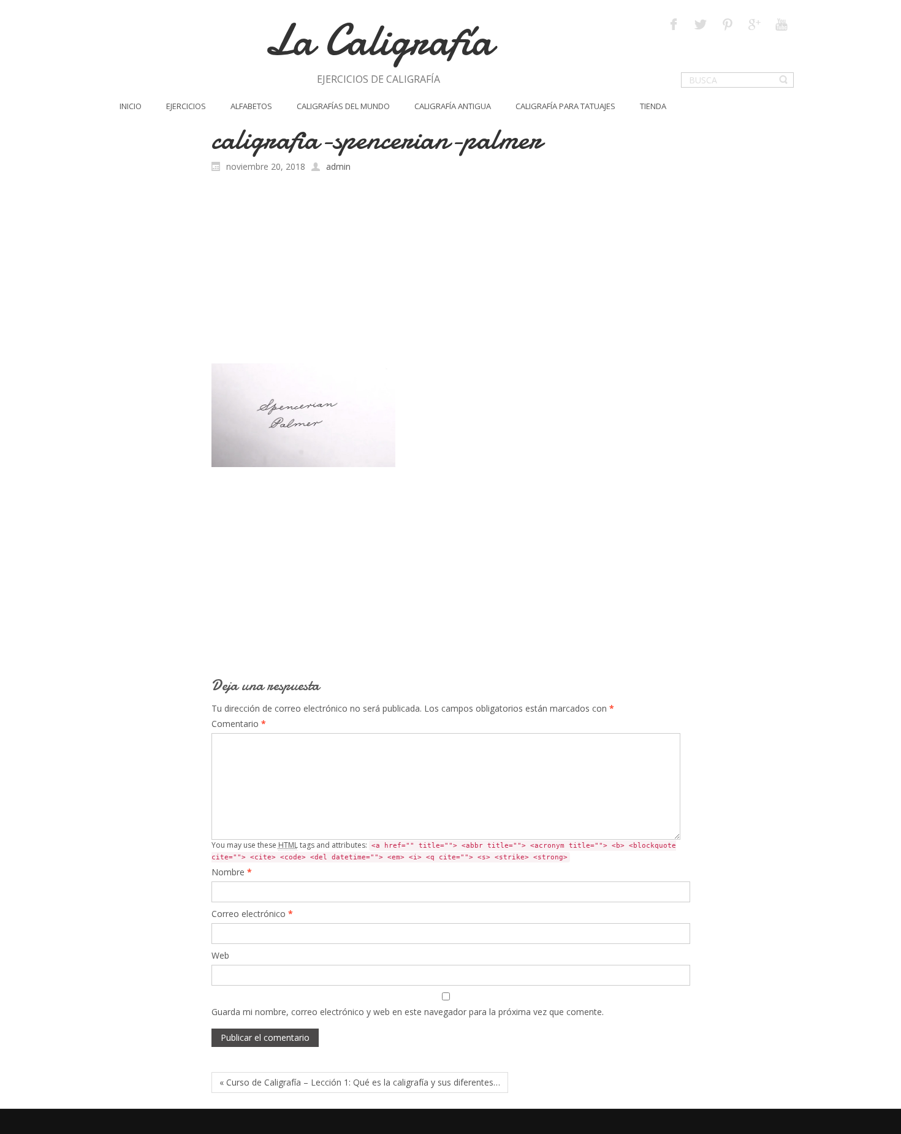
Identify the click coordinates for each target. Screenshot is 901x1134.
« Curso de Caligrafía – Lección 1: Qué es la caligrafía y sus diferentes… (359, 1082)
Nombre (231, 872)
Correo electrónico (252, 913)
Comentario (238, 723)
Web (220, 955)
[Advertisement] (450, 271)
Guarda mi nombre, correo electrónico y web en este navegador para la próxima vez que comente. (407, 1012)
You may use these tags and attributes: (443, 850)
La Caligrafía (378, 40)
